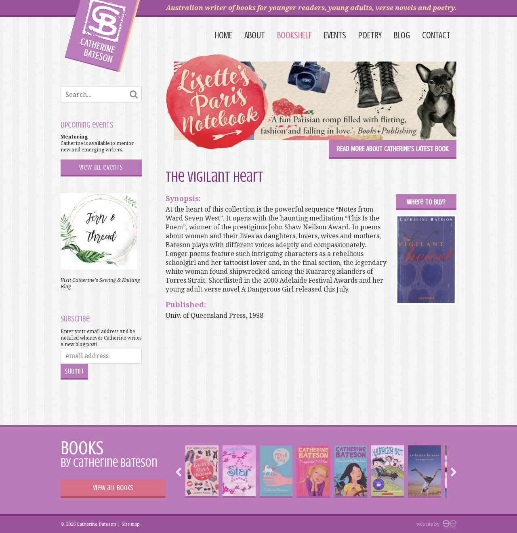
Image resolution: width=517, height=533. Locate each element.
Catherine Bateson (102, 36)
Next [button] (451, 472)
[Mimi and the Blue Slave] (350, 471)
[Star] (239, 471)
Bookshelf (294, 35)
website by (428, 524)
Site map (131, 524)
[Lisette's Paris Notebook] (202, 471)
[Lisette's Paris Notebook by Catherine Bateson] (311, 103)
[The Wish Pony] (276, 471)
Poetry (370, 35)
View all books (113, 488)
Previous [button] (180, 472)
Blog (402, 35)
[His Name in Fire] (424, 471)
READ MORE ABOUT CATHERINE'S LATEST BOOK (392, 149)
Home (223, 35)
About (254, 35)
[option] (202, 471)
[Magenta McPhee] (313, 471)
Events (335, 35)
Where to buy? (426, 202)
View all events (101, 167)
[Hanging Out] (387, 471)
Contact (436, 35)
